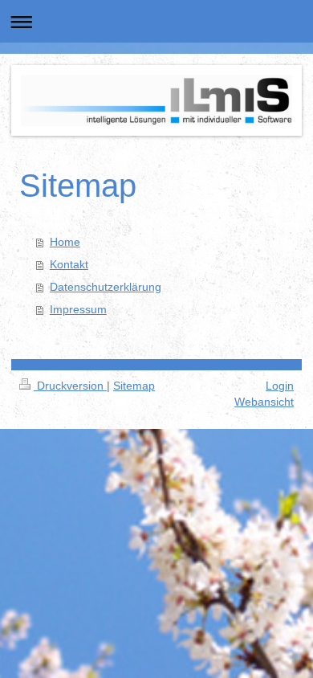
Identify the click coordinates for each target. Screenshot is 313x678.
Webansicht (264, 401)
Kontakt (69, 264)
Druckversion (70, 385)
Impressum (78, 309)
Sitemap (134, 385)
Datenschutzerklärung (105, 286)
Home (65, 241)
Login (280, 385)
